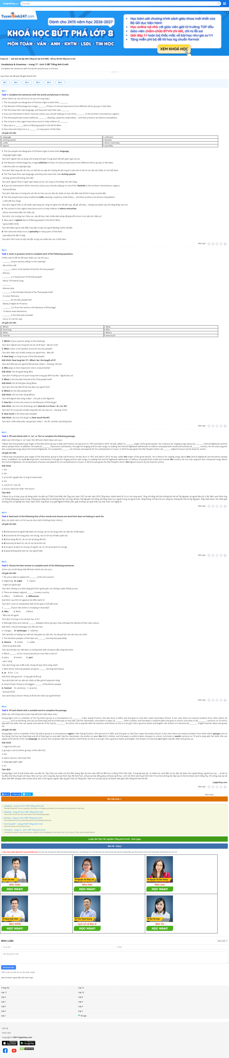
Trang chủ (5, 987)
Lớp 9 (3, 997)
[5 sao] (227, 794)
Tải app (83, 1015)
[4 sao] (224, 794)
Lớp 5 (3, 1006)
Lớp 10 (81, 992)
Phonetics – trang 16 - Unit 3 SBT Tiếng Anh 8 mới (24, 830)
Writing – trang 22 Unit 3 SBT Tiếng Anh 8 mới (23, 818)
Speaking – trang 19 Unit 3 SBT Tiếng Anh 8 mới (24, 806)
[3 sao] (221, 794)
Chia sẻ (6, 794)
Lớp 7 (3, 1001)
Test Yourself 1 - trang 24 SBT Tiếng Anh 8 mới (23, 824)
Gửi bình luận (8, 967)
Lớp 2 (80, 1011)
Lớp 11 (4, 992)
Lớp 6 (80, 1001)
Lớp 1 (3, 1015)
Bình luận (17, 794)
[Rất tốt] (225, 243)
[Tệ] (213, 243)
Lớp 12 (81, 987)
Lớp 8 (80, 997)
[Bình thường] (217, 243)
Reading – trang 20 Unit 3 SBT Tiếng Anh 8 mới (23, 812)
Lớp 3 (3, 1011)
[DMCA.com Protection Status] (27, 1050)
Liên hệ (5, 1028)
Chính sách (6, 1033)
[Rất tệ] (209, 243)
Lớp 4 (80, 1006)
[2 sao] (218, 794)
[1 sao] (215, 794)
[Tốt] (221, 243)
